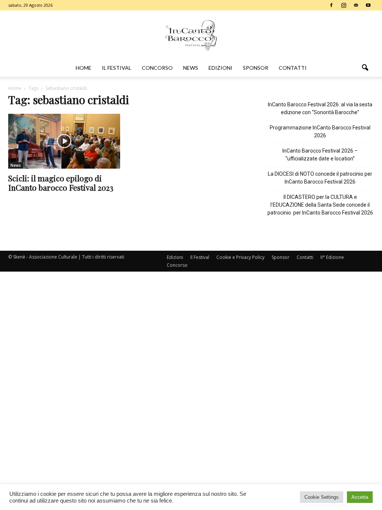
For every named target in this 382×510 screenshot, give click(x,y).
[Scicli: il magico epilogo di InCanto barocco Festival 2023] (64, 141)
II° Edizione (332, 257)
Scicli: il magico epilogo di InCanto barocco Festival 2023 (60, 183)
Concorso (157, 68)
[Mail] (355, 5)
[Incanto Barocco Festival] (191, 35)
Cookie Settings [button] (321, 497)
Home (83, 68)
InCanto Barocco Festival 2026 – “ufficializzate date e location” (320, 155)
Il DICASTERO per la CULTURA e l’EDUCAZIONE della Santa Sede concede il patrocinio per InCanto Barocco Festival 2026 (320, 205)
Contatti (293, 68)
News (190, 68)
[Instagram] (343, 5)
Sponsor (255, 68)
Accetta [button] (359, 497)
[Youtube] (368, 5)
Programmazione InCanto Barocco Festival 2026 (320, 131)
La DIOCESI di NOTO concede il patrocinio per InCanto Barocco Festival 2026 (320, 178)
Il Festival (116, 68)
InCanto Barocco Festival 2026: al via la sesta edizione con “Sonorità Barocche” (320, 108)
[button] (365, 68)
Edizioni (220, 68)
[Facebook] (331, 5)
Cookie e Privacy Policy (240, 257)
